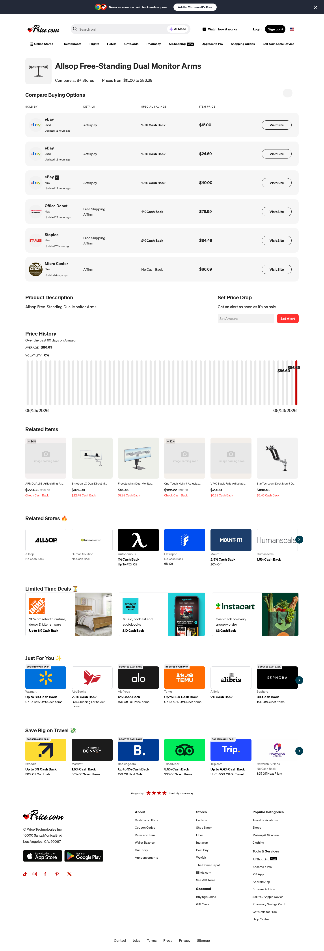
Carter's (201, 820)
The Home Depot (208, 865)
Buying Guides (206, 896)
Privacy (184, 940)
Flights (94, 43)
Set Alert (288, 318)
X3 (57, 177)
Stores (201, 812)
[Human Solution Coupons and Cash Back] (92, 548)
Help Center (261, 919)
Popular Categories (268, 812)
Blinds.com (203, 872)
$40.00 (205, 182)
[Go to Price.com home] (43, 29)
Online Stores (43, 43)
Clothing (258, 842)
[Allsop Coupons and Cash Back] (45, 548)
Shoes (257, 827)
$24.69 (205, 154)
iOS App (258, 874)
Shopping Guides (243, 43)
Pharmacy (154, 43)
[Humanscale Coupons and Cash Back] (277, 548)
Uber (199, 835)
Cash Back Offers (146, 820)
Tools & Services (266, 851)
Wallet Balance (145, 842)
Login (257, 29)
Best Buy (202, 850)
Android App (261, 881)
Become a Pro (262, 866)
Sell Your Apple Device (278, 43)
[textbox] (292, 29)
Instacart (202, 842)
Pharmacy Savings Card (269, 904)
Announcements (146, 857)
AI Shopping (177, 43)
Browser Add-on (264, 889)
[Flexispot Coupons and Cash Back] (184, 548)
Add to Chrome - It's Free (195, 7)
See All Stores (205, 880)
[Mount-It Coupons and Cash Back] (230, 548)
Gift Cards (131, 43)
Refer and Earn (145, 835)
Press (167, 940)
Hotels (111, 43)
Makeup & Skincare (266, 835)
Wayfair (201, 857)
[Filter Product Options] (287, 93)
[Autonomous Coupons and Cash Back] (138, 548)
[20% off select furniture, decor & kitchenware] (69, 614)
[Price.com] (43, 824)
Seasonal (203, 889)
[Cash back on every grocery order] (255, 614)
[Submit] (75, 30)
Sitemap (203, 940)
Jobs (136, 940)
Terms (152, 940)
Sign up (274, 29)
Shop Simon (204, 827)
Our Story (141, 850)
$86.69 (205, 269)
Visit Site (277, 125)
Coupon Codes (145, 827)
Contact (120, 940)
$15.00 (205, 125)
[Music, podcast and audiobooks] (162, 614)
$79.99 (205, 211)
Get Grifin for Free (265, 911)
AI (180, 28)
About (140, 812)
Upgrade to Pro (212, 43)
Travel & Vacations (265, 820)
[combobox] (130, 29)
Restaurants (72, 43)
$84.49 (205, 240)
